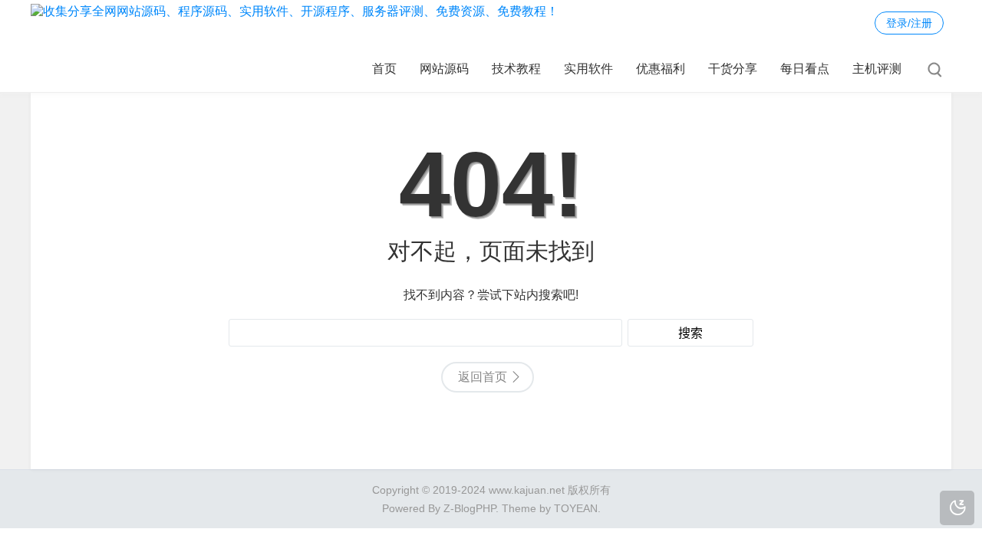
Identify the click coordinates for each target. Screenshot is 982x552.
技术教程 (516, 68)
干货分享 (732, 68)
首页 (384, 68)
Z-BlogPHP (469, 508)
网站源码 (444, 68)
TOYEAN (576, 508)
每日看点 (804, 68)
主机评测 (876, 68)
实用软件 (588, 68)
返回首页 (482, 376)
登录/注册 (909, 23)
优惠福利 (660, 68)
